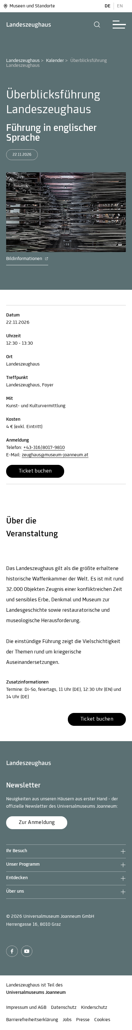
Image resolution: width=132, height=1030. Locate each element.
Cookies (102, 1019)
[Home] (28, 24)
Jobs (67, 1019)
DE (108, 6)
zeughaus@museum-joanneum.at (55, 455)
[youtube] (27, 951)
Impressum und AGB (26, 1007)
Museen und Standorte (32, 6)
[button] (97, 24)
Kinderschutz (94, 1007)
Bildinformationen (24, 258)
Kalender (55, 60)
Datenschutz (63, 1007)
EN (120, 6)
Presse (83, 1019)
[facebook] (12, 951)
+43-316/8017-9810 (44, 447)
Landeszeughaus (23, 60)
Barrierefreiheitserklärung (32, 1019)
